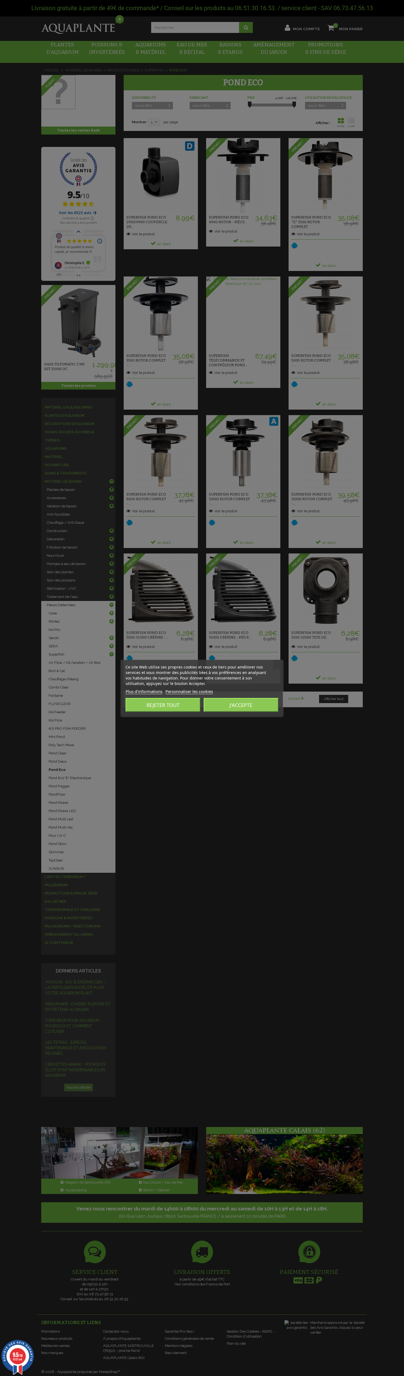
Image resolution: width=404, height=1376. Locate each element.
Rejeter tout (162, 705)
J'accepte (240, 705)
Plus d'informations (144, 691)
